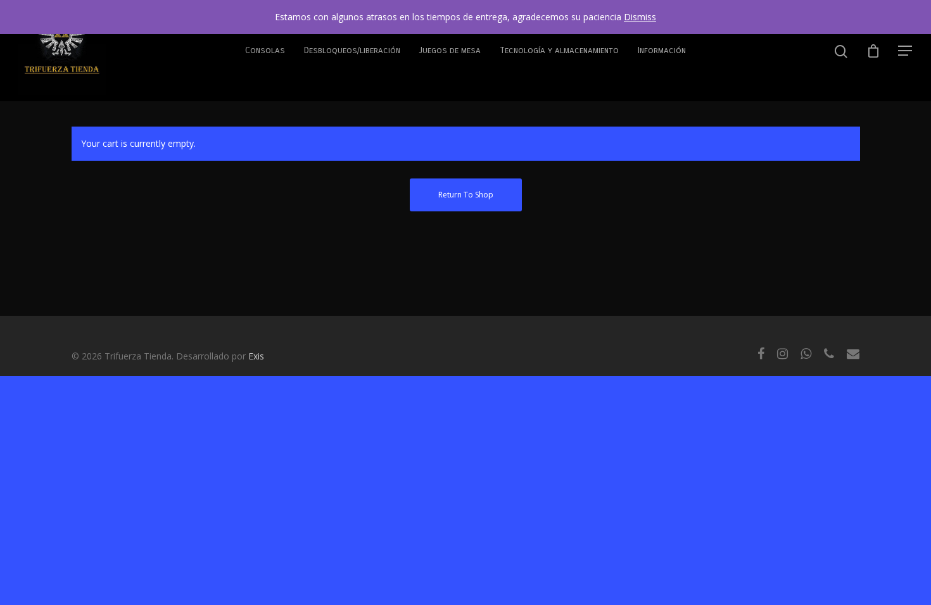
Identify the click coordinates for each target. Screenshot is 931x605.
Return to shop (465, 194)
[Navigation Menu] (905, 50)
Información (662, 50)
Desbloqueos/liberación (352, 50)
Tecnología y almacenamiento (559, 50)
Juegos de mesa (450, 50)
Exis (256, 356)
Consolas (265, 50)
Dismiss (640, 17)
